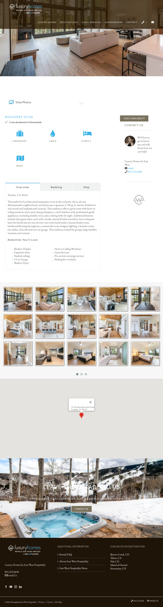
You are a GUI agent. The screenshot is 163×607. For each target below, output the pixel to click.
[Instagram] (15, 586)
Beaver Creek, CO (119, 554)
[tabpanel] (52, 230)
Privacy (41, 602)
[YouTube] (11, 586)
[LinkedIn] (20, 586)
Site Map (58, 602)
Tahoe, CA (116, 558)
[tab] (22, 187)
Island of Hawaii (118, 565)
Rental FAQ (65, 554)
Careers (50, 602)
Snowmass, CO (118, 568)
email (130, 168)
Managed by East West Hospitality (23, 602)
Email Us (12, 575)
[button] (81, 415)
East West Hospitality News (73, 568)
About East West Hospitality (73, 561)
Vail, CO (114, 561)
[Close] (90, 402)
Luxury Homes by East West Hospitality (25, 565)
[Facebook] (6, 586)
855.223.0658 (135, 171)
